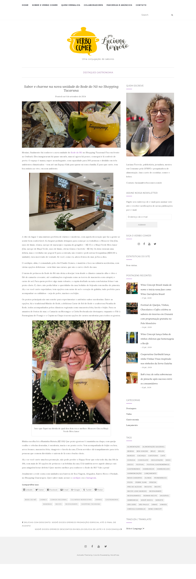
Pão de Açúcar (134, 487)
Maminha (47, 504)
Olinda (148, 478)
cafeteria (153, 456)
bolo (153, 451)
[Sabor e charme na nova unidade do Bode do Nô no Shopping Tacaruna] (71, 124)
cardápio (76, 478)
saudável (164, 496)
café (163, 456)
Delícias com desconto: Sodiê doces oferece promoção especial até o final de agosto (69, 524)
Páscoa (152, 482)
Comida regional (59, 500)
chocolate (143, 460)
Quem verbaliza (70, 5)
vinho (154, 504)
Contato (141, 5)
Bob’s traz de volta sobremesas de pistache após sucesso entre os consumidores (156, 379)
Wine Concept (155, 509)
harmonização (134, 473)
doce (168, 460)
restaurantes (134, 496)
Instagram (91, 478)
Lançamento (132, 425)
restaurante (71, 504)
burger (131, 456)
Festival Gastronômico (158, 464)
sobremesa (132, 500)
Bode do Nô (76, 152)
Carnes (43, 500)
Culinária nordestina (81, 500)
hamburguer (163, 469)
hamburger (148, 469)
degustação (157, 460)
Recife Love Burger (136, 491)
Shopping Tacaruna (90, 504)
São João (131, 504)
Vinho (129, 414)
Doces (130, 464)
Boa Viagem (142, 451)
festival (140, 464)
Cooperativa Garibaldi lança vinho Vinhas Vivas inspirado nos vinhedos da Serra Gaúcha (156, 359)
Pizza (130, 482)
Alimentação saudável (154, 447)
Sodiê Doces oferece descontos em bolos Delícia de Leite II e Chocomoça (78, 529)
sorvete (159, 500)
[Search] (172, 15)
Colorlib (96, 555)
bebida (130, 451)
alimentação (133, 447)
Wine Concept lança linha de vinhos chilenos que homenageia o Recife (157, 339)
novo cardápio (134, 478)
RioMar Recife (150, 496)
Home (25, 5)
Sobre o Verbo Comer (45, 5)
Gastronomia (105, 72)
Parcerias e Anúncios (119, 5)
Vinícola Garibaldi (136, 509)
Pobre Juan (140, 482)
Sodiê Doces (147, 500)
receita (148, 487)
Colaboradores (93, 5)
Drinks (98, 500)
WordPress (114, 555)
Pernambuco (160, 478)
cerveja (131, 460)
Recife (59, 504)
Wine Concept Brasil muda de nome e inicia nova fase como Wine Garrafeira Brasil (156, 289)
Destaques (89, 72)
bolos (161, 451)
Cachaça (141, 456)
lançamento (150, 473)
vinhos (163, 504)
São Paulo (144, 504)
